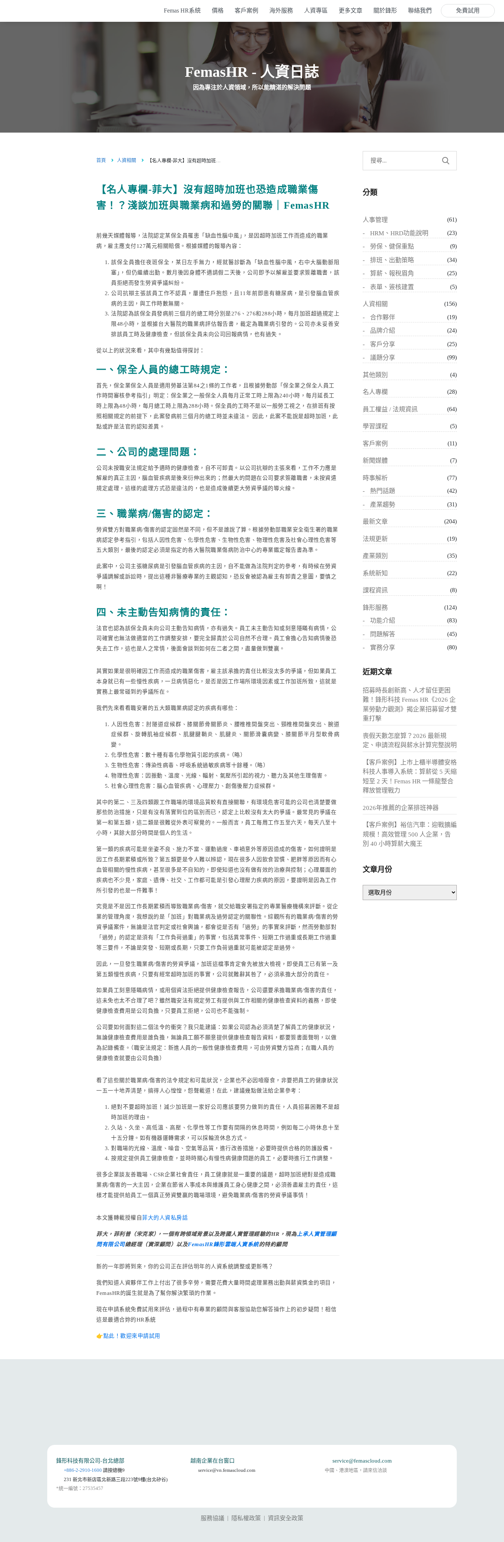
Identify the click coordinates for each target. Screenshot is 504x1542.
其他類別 (375, 375)
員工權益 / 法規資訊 (390, 409)
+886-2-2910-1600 (83, 1470)
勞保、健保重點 (392, 246)
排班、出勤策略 (392, 260)
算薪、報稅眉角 (392, 273)
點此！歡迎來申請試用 (131, 1336)
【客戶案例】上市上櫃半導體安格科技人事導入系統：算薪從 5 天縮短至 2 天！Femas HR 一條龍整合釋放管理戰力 (410, 776)
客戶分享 (382, 344)
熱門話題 (382, 491)
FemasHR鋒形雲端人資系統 (223, 1244)
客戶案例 (375, 443)
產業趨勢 (382, 504)
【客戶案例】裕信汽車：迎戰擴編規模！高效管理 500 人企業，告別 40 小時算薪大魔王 (410, 834)
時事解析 (375, 478)
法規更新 (375, 539)
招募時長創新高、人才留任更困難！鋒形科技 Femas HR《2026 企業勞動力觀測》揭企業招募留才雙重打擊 (410, 704)
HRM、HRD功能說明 (399, 233)
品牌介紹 (382, 330)
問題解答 (382, 634)
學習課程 (375, 426)
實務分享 (382, 647)
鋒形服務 (375, 607)
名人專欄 (375, 392)
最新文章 (375, 521)
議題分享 (382, 357)
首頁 (101, 160)
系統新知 (375, 573)
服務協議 (212, 1518)
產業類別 (375, 556)
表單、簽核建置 (392, 287)
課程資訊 (375, 590)
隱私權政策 (246, 1518)
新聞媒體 (375, 460)
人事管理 (375, 219)
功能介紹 (382, 620)
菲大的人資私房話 (165, 1218)
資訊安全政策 (285, 1518)
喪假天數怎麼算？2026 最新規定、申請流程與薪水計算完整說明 (410, 740)
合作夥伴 (382, 317)
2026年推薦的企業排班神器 (401, 807)
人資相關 (126, 160)
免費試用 (468, 10)
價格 (218, 10)
